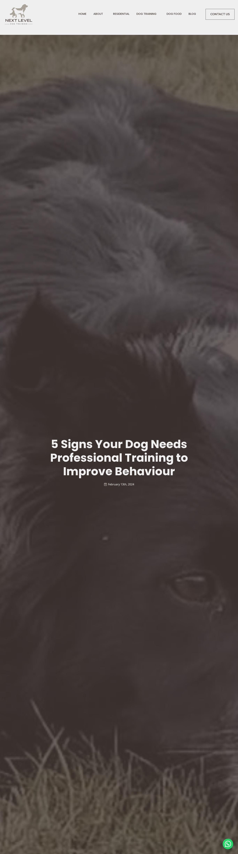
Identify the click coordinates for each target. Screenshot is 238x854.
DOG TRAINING (146, 14)
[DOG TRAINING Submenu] (158, 14)
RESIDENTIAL (121, 14)
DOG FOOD (174, 14)
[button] (228, 844)
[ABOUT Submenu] (104, 14)
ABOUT (98, 14)
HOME (82, 14)
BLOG (192, 14)
